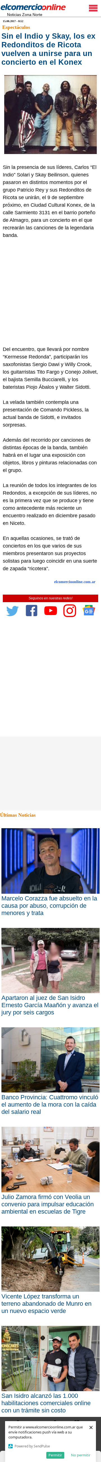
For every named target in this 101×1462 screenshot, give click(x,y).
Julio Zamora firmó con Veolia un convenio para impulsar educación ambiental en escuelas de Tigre (47, 1204)
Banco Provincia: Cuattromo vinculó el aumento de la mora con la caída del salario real (49, 1104)
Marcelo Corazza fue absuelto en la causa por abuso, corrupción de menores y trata (49, 905)
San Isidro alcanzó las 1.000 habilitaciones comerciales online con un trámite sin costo (46, 1403)
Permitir (55, 1455)
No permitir (80, 1455)
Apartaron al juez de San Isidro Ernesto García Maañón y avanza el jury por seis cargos (49, 1005)
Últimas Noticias (18, 815)
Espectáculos (16, 27)
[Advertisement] (50, 292)
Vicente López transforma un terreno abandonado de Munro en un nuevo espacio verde (46, 1303)
